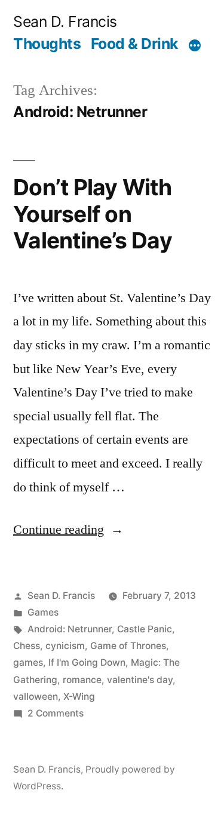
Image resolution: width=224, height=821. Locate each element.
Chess (26, 645)
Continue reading (68, 529)
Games (43, 612)
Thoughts (47, 44)
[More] (195, 46)
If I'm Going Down (86, 662)
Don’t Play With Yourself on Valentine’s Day (92, 214)
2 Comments (55, 713)
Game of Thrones (128, 645)
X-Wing (79, 696)
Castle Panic (144, 629)
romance (82, 679)
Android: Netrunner (69, 629)
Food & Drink (134, 44)
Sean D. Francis (65, 21)
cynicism (65, 645)
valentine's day (140, 679)
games (28, 662)
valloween (35, 696)
